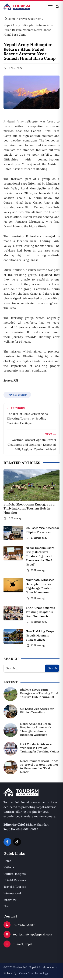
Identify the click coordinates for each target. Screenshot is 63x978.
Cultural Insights (15, 873)
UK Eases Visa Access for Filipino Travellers (37, 710)
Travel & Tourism (17, 394)
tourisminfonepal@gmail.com (32, 934)
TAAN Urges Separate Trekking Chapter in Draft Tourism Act (40, 612)
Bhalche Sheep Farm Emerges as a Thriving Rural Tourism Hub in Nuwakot (29, 508)
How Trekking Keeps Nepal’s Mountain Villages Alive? (40, 635)
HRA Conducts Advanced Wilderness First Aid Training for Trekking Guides (39, 747)
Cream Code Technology (33, 973)
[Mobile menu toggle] (50, 6)
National (9, 867)
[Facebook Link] (7, 842)
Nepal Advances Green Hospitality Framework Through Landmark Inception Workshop (35, 729)
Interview (10, 899)
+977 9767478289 (23, 925)
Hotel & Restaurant (16, 880)
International (12, 893)
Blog (6, 906)
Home (7, 861)
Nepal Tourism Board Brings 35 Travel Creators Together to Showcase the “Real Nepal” (40, 556)
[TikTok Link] (17, 842)
